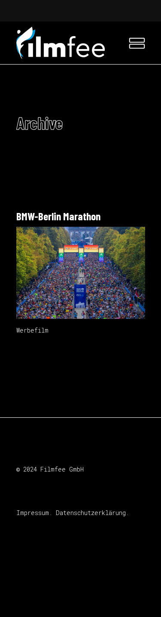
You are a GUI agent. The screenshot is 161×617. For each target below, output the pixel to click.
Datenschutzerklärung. (92, 513)
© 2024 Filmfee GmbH (50, 469)
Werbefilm (32, 330)
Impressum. (34, 513)
